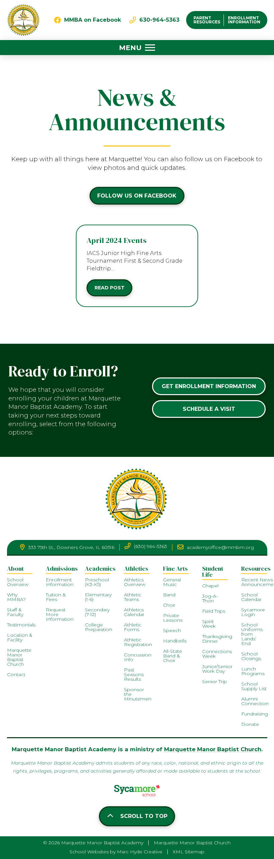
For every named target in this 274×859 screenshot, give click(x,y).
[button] (137, 48)
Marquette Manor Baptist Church (212, 749)
